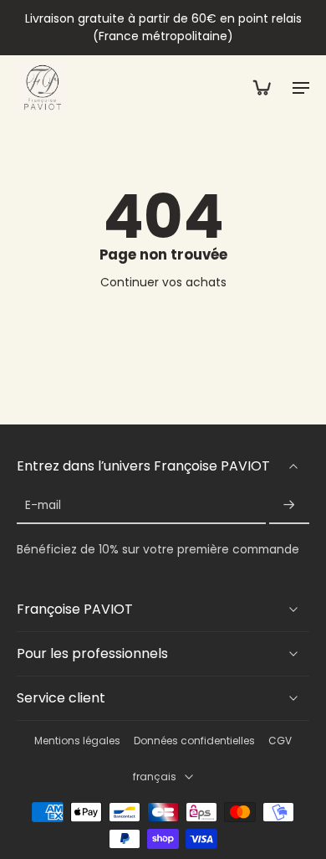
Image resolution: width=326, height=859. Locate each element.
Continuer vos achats (163, 282)
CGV (280, 741)
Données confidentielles (194, 741)
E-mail (43, 506)
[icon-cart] (260, 87)
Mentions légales (77, 741)
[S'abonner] (289, 506)
